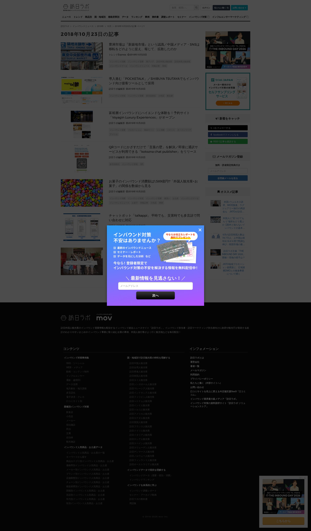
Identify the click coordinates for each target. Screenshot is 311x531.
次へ (155, 295)
